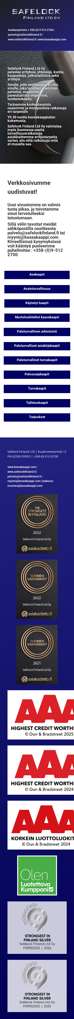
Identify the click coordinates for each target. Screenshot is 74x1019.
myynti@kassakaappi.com (32, 237)
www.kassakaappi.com (52, 39)
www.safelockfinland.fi (22, 39)
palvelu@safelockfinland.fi (24, 34)
